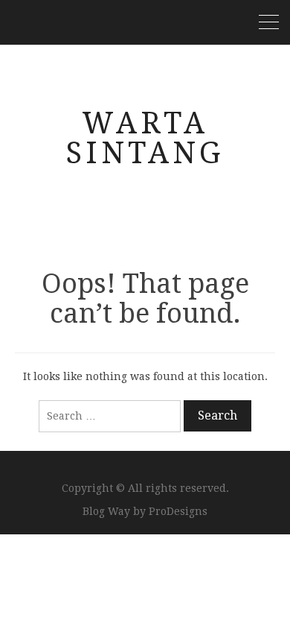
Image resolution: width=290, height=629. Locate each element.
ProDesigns (178, 511)
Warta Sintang (145, 138)
